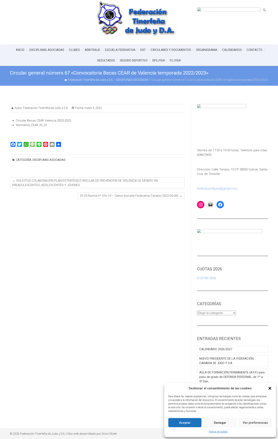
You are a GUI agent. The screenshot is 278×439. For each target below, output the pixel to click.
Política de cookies (218, 431)
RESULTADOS (106, 60)
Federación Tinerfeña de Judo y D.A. (45, 108)
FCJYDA (175, 60)
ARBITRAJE (92, 50)
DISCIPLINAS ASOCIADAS (46, 50)
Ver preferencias (255, 423)
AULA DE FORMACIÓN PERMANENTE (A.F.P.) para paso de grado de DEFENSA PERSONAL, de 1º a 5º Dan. (232, 377)
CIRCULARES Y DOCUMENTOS (171, 50)
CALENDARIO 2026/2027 (215, 349)
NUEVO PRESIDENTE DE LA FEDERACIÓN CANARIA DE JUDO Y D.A (226, 361)
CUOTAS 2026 (206, 278)
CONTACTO (254, 50)
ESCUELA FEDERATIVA (120, 50)
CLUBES (74, 50)
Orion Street (109, 433)
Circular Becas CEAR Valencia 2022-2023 (43, 120)
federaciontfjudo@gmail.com (217, 188)
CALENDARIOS (232, 50)
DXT (143, 50)
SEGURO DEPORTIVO (134, 60)
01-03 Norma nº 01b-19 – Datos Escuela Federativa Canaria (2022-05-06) (131, 196)
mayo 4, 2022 (93, 108)
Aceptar (185, 423)
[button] (270, 388)
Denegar (220, 423)
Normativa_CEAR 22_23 (31, 125)
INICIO (20, 50)
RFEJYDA (158, 60)
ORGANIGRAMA (206, 50)
